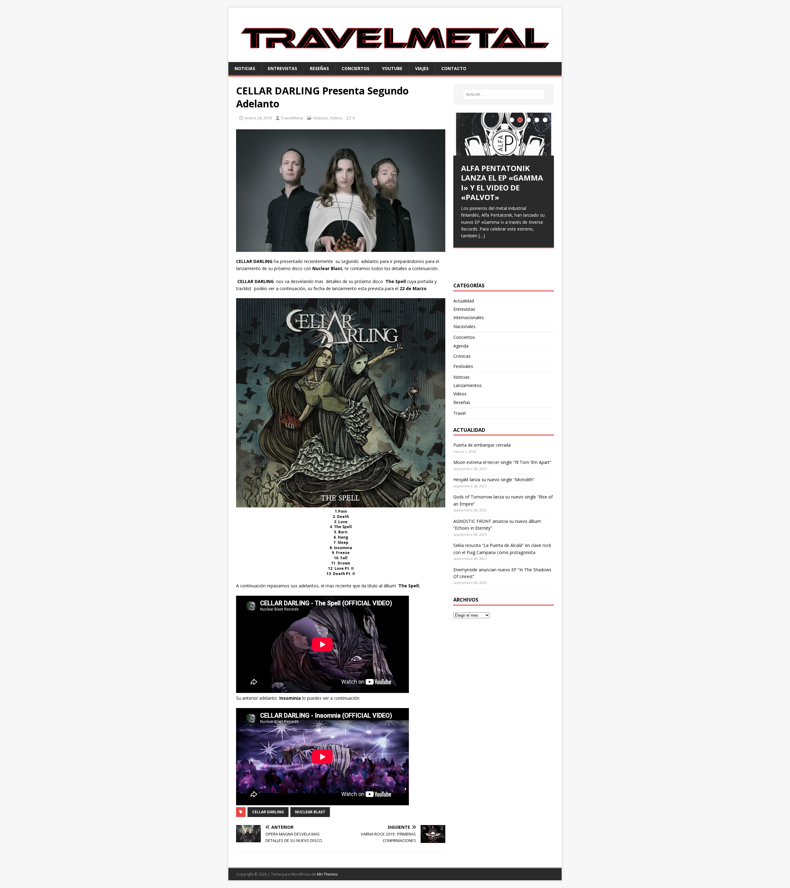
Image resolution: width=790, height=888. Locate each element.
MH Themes (327, 874)
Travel (459, 413)
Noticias (245, 68)
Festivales (463, 366)
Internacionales (468, 317)
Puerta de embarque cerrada (482, 445)
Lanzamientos (467, 385)
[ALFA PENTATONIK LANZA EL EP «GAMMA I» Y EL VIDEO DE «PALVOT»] (503, 134)
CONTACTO (453, 68)
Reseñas (319, 68)
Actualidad (463, 301)
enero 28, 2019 (258, 118)
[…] (482, 236)
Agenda (460, 346)
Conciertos (355, 68)
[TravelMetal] (395, 58)
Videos (336, 118)
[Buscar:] (503, 94)
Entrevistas (282, 68)
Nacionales (464, 326)
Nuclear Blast (310, 812)
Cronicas (462, 356)
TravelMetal (292, 118)
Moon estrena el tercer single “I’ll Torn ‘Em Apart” (502, 462)
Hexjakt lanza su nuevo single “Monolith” (493, 479)
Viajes (422, 68)
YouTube (392, 68)
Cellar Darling (268, 812)
